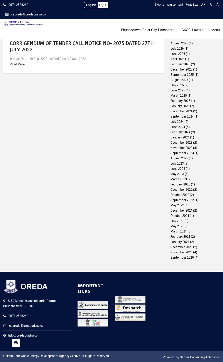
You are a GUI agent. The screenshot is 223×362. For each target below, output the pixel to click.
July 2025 (177, 85)
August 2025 (179, 80)
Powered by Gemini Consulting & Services (191, 357)
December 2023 (182, 142)
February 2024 (180, 132)
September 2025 (182, 74)
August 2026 (179, 43)
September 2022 (182, 200)
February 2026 (180, 64)
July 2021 (177, 221)
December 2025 (182, 69)
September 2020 (182, 257)
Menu (215, 30)
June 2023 (178, 168)
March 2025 (179, 95)
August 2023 (179, 158)
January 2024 (180, 137)
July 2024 (177, 121)
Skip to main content (169, 4)
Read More (17, 64)
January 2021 (180, 242)
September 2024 (182, 116)
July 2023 (177, 163)
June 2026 (178, 54)
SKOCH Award (192, 30)
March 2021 (179, 231)
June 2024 (178, 127)
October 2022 (180, 195)
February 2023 (180, 184)
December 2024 (182, 111)
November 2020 (182, 252)
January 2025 (180, 106)
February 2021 (180, 236)
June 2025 (178, 90)
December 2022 (182, 189)
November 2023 (182, 148)
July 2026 (177, 48)
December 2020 (182, 247)
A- (218, 4)
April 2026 (177, 59)
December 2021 (182, 210)
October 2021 (180, 215)
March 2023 (179, 179)
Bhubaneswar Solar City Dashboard (147, 30)
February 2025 (180, 101)
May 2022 (177, 205)
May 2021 (177, 226)
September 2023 (182, 153)
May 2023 (177, 174)
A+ (203, 4)
